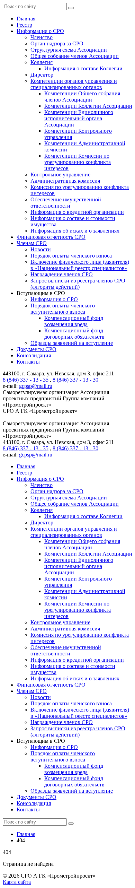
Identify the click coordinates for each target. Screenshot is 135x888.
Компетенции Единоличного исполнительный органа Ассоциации (78, 118)
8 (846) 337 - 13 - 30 (75, 380)
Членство (41, 37)
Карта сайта (17, 882)
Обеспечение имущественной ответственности (65, 203)
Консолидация (34, 355)
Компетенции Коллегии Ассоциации (88, 106)
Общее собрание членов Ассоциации (74, 56)
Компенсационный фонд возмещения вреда (73, 321)
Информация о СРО (40, 31)
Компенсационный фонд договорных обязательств (74, 334)
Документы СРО (36, 349)
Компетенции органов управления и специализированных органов (73, 84)
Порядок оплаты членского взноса (71, 256)
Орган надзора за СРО (56, 43)
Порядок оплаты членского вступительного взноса (62, 309)
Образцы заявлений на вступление (71, 343)
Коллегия (41, 62)
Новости (40, 249)
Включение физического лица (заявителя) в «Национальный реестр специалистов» (79, 265)
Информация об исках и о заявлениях (74, 231)
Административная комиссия (65, 181)
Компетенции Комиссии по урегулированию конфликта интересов (77, 162)
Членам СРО (32, 243)
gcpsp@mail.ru (35, 386)
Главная (26, 18)
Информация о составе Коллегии (83, 68)
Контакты (28, 362)
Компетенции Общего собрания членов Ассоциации (82, 96)
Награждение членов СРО (61, 274)
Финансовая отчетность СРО (51, 237)
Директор (41, 75)
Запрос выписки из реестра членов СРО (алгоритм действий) (77, 284)
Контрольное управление (60, 174)
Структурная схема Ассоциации (68, 50)
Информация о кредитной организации (77, 212)
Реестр (24, 25)
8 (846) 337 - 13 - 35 (25, 380)
